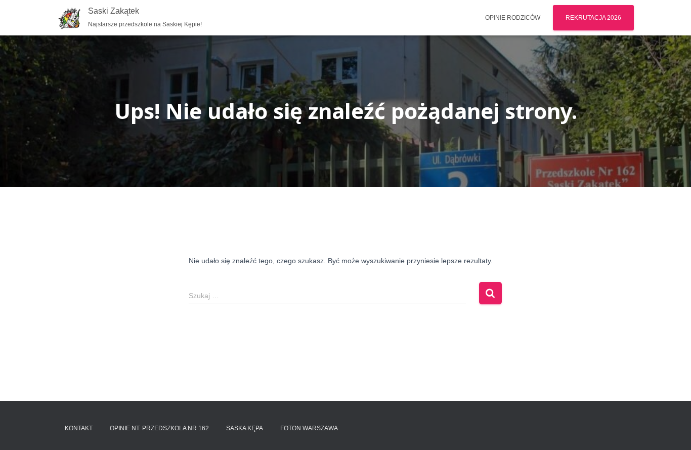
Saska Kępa (244, 428)
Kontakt (79, 428)
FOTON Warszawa (309, 428)
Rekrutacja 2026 (593, 17)
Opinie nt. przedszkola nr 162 (159, 428)
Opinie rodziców (512, 17)
